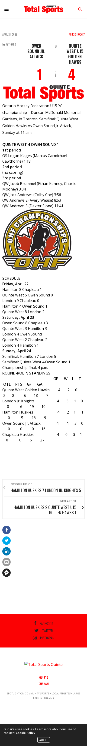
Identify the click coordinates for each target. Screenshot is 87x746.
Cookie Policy (25, 733)
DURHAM (44, 684)
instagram (47, 638)
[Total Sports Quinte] (43, 9)
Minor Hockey (77, 34)
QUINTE (43, 677)
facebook (46, 623)
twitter (47, 630)
